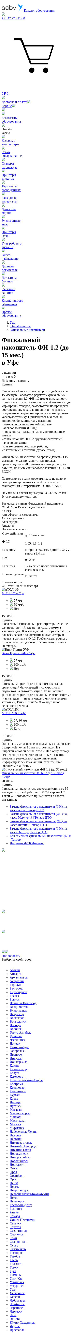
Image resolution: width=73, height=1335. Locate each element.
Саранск (15, 1223)
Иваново (16, 1054)
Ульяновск (17, 1282)
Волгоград (17, 1018)
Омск (13, 1168)
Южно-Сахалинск (22, 1322)
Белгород (16, 988)
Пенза (14, 1183)
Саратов (15, 1227)
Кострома (16, 1084)
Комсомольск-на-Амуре (26, 1080)
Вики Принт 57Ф (18, 653)
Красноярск (18, 1091)
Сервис (7, 106)
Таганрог (16, 1252)
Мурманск (17, 1128)
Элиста (15, 1319)
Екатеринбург (19, 1047)
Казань (14, 1065)
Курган (15, 1095)
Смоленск (17, 1234)
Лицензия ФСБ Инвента (27, 843)
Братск (14, 995)
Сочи (13, 1238)
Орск (13, 1179)
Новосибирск (19, 1161)
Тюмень (15, 1274)
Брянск (14, 999)
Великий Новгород (23, 1003)
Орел (13, 1172)
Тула (13, 1271)
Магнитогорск (20, 1113)
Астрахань (17, 981)
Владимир (17, 1014)
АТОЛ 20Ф (14, 713)
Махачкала (17, 1120)
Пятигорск (17, 1201)
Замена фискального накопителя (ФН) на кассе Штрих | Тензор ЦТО (38, 823)
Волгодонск (18, 1021)
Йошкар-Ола (18, 1062)
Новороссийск (20, 1157)
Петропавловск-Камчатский (29, 1194)
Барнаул (15, 984)
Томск (14, 1267)
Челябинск (17, 1304)
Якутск (15, 1326)
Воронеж (16, 1029)
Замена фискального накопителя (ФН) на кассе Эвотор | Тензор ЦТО (38, 830)
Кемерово (16, 1076)
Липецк (15, 1102)
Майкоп (15, 1117)
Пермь (14, 1186)
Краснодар (17, 1087)
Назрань (15, 1135)
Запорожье (17, 1051)
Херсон (15, 1296)
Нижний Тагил (20, 1150)
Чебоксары (17, 1300)
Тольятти (16, 1263)
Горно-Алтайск (20, 1032)
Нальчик (15, 1139)
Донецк (15, 1043)
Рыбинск (16, 1208)
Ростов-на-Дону (21, 1205)
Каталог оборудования (39, 10)
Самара (15, 1216)
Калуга (14, 1073)
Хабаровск (17, 1293)
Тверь (14, 1260)
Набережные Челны (23, 1131)
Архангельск (19, 977)
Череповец (17, 1308)
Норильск (16, 1164)
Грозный (16, 1036)
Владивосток (19, 1006)
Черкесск (16, 1311)
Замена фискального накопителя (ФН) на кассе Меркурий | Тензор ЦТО (38, 815)
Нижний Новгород (23, 1146)
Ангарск (15, 973)
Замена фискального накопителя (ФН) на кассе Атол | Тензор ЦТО (38, 808)
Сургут (15, 1245)
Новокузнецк (19, 1153)
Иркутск (15, 1058)
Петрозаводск (19, 1190)
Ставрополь (18, 1241)
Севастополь (18, 1230)
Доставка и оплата (14, 102)
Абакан (15, 970)
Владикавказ (18, 1010)
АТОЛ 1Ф (13, 593)
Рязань (14, 1212)
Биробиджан (18, 992)
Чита (13, 1315)
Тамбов (15, 1256)
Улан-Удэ (16, 1278)
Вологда (15, 1025)
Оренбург (16, 1175)
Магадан (16, 1109)
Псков (14, 1197)
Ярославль (17, 1330)
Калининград (19, 1069)
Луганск (15, 1106)
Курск (14, 1098)
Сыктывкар (18, 1249)
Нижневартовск (21, 1142)
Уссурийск (17, 1285)
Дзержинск (17, 1040)
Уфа (12, 1289)
